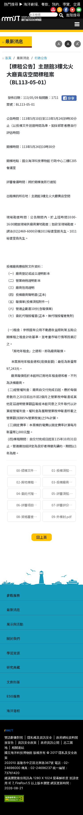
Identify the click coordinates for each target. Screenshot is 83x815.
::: (3, 42)
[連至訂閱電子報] (78, 9)
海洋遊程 (13, 711)
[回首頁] (22, 18)
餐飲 (44, 4)
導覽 (66, 4)
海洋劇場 (31, 4)
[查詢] (61, 15)
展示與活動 (15, 624)
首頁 (8, 58)
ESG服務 (13, 696)
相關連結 (18, 747)
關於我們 (13, 638)
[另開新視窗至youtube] (72, 9)
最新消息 (13, 610)
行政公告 (41, 58)
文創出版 (13, 682)
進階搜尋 (73, 15)
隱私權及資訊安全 (39, 737)
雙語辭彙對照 (13, 737)
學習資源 (13, 653)
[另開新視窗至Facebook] (66, 9)
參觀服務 (13, 595)
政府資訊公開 (50, 742)
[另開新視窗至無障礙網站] (14, 798)
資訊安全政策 (27, 742)
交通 (76, 4)
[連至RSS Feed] (59, 9)
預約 (55, 4)
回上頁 (41, 537)
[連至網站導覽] (53, 9)
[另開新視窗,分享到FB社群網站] (69, 97)
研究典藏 (13, 667)
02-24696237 (41, 768)
